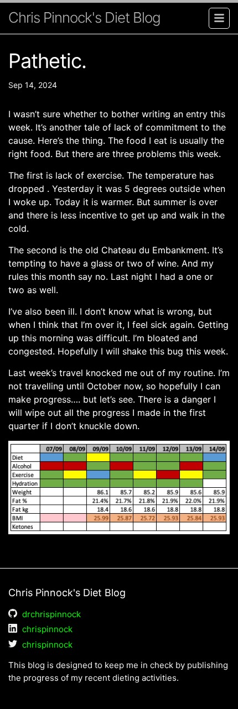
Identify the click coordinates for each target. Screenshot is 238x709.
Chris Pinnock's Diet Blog (84, 17)
